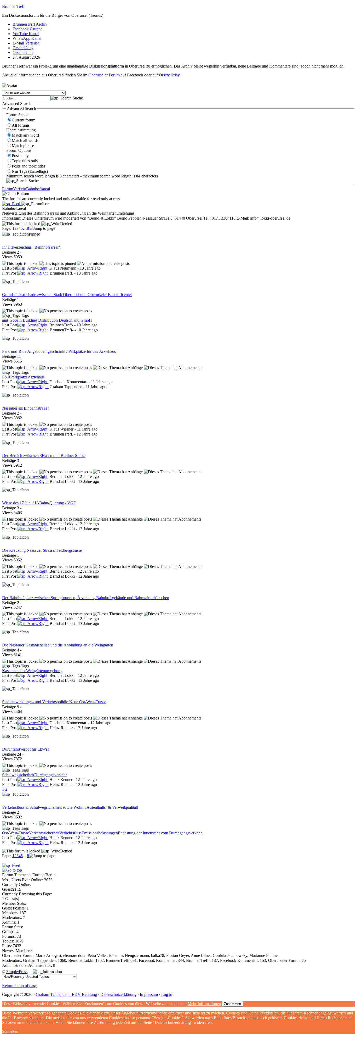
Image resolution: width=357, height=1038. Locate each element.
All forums (21, 125)
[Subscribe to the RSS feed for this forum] (11, 204)
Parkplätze (19, 377)
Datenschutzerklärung (118, 994)
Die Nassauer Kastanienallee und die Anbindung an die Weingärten (57, 645)
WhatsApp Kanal (27, 38)
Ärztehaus (36, 377)
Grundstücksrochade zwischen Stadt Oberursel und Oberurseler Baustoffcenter (67, 294)
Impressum (149, 994)
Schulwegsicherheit (18, 775)
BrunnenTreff (13, 6)
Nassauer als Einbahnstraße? (25, 408)
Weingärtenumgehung (44, 670)
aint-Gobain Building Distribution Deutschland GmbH (47, 320)
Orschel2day (23, 48)
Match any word (25, 135)
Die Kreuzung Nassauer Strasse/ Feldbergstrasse (42, 550)
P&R (6, 377)
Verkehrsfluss (70, 833)
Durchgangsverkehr (50, 775)
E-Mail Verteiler (26, 43)
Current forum (23, 120)
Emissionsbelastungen (100, 833)
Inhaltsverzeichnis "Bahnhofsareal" (31, 247)
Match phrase (23, 145)
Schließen (10, 1031)
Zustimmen (232, 1004)
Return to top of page (19, 985)
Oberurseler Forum (104, 75)
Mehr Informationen (204, 1003)
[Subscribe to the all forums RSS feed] (11, 865)
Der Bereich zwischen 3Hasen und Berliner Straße (43, 455)
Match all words (25, 140)
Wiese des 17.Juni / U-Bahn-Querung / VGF (39, 503)
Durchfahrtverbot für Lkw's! (25, 749)
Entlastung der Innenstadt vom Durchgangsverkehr (160, 833)
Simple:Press (16, 971)
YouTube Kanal (26, 33)
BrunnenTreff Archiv (30, 24)
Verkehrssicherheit (44, 833)
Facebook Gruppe (27, 29)
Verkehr (19, 189)
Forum (7, 189)
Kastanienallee (14, 670)
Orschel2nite (23, 52)
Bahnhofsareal (38, 189)
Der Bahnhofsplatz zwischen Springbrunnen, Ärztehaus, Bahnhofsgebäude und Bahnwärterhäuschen (85, 597)
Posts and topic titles (28, 166)
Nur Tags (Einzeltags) (30, 171)
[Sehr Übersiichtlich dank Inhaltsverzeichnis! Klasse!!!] (32, 268)
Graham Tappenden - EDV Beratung (66, 994)
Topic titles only (25, 161)
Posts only (20, 155)
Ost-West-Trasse (15, 833)
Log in (166, 994)
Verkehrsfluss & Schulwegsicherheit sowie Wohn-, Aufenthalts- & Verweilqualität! (70, 807)
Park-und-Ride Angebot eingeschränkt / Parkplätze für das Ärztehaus (59, 351)
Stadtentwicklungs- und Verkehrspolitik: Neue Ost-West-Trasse (54, 702)
